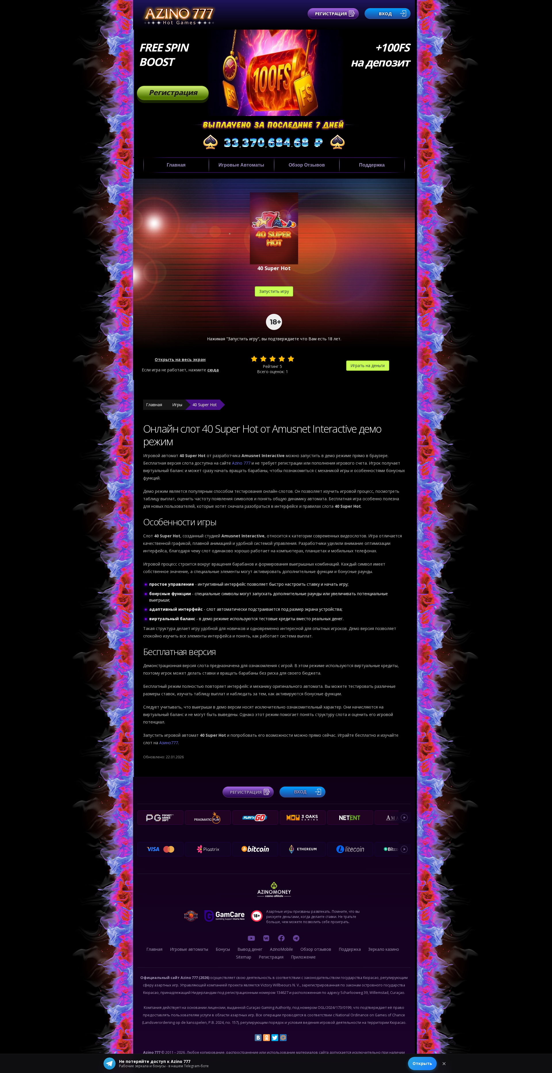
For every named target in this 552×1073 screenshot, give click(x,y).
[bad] (254, 359)
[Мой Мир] (283, 1037)
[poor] (263, 359)
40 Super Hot (204, 404)
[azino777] (266, 938)
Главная (176, 165)
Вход (385, 13)
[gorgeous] (291, 359)
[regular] (272, 359)
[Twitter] (274, 1037)
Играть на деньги (367, 365)
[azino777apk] (296, 938)
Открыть (422, 1063)
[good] (282, 359)
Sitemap (243, 957)
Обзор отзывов (307, 165)
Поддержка (372, 165)
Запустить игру (274, 291)
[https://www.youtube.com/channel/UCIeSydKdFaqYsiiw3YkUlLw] (251, 938)
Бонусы (223, 949)
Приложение (303, 957)
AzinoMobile (281, 949)
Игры (177, 404)
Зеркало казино (383, 949)
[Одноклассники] (266, 1037)
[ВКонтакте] (258, 1037)
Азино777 (168, 742)
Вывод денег (249, 949)
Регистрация (331, 13)
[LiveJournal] (291, 1037)
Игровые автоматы (241, 165)
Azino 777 (242, 463)
